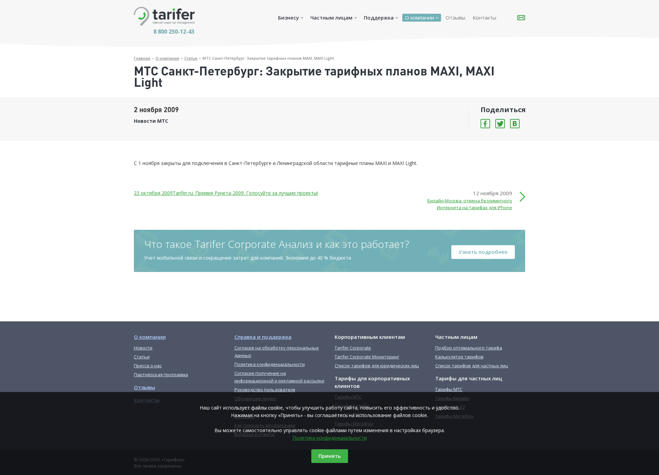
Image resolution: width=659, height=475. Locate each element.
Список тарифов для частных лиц (471, 366)
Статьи (190, 58)
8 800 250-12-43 (173, 31)
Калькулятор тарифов (459, 357)
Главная (142, 58)
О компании (419, 17)
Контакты (484, 17)
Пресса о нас (148, 366)
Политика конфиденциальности (329, 438)
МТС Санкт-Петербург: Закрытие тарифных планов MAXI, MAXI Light (268, 58)
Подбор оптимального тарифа (468, 348)
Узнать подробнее (483, 251)
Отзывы (455, 17)
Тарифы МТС (448, 389)
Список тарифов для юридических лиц (377, 366)
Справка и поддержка (262, 336)
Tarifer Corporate (353, 348)
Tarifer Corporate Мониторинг (367, 357)
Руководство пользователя (264, 390)
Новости (143, 348)
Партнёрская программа (161, 374)
